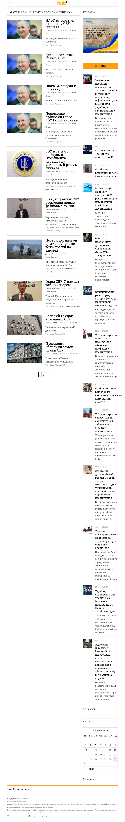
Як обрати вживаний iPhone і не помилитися (106, 173)
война (77, 227)
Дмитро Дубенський (53, 209)
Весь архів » (89, 779)
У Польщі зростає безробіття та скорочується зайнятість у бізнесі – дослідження (106, 423)
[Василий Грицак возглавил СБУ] (24, 325)
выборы (65, 186)
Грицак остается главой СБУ (59, 56)
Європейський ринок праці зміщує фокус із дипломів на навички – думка (106, 298)
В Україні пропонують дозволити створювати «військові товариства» (103, 247)
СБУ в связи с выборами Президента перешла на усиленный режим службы (61, 159)
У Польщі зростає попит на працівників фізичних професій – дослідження (106, 343)
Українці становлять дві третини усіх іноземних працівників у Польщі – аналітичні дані (105, 601)
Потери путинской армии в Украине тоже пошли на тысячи (61, 245)
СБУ (56, 189)
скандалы (58, 230)
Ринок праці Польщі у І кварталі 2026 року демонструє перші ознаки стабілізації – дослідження (106, 198)
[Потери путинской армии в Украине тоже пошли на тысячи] (24, 249)
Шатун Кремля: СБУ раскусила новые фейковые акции (62, 202)
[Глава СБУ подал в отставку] (24, 95)
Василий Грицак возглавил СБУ (59, 317)
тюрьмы (77, 306)
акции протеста (55, 227)
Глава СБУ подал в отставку (60, 87)
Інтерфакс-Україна (46, 813)
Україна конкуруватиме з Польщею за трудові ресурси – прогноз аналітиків (106, 539)
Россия (47, 230)
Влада (74, 30)
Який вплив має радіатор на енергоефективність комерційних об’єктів (108, 395)
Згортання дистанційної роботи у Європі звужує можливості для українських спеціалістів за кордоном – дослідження (105, 484)
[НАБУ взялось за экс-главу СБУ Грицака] (24, 29)
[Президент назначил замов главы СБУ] (24, 353)
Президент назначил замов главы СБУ (59, 346)
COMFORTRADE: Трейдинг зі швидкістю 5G (104, 154)
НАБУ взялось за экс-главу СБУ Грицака (59, 23)
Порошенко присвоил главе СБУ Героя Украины (62, 116)
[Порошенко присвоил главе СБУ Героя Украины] (24, 123)
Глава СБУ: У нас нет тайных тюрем (62, 283)
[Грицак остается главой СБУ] (24, 64)
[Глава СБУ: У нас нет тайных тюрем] (24, 291)
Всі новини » (90, 708)
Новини (48, 34)
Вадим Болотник (51, 322)
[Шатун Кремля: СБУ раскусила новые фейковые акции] (24, 208)
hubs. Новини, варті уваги (62, 3)
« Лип (90, 768)
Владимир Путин (68, 268)
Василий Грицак (55, 45)
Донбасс (54, 272)
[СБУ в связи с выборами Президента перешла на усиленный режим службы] (24, 164)
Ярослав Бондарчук (52, 171)
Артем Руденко (50, 30)
